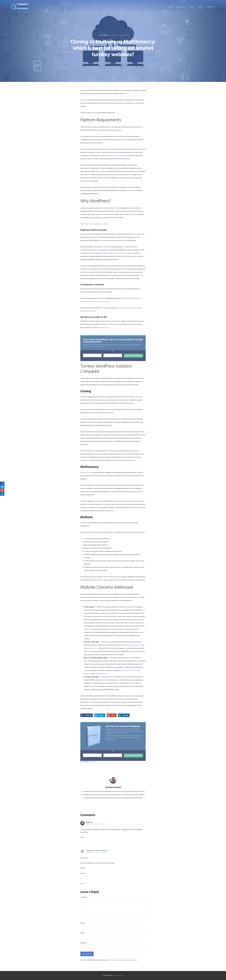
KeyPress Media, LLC (118, 975)
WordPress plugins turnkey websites (113, 253)
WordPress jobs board (87, 311)
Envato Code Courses (102, 301)
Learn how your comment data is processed (122, 960)
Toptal (134, 308)
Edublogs (128, 645)
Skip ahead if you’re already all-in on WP (94, 224)
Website (83, 943)
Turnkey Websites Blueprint (20, 6)
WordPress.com (103, 327)
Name (82, 923)
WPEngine (87, 629)
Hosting (112, 35)
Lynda (90, 301)
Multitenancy (85, 472)
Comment (84, 897)
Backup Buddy (124, 670)
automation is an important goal (115, 155)
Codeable (128, 308)
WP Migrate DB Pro (100, 673)
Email (82, 933)
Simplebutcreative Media (95, 850)
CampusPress (136, 645)
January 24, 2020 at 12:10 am (95, 824)
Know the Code (126, 298)
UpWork (121, 308)
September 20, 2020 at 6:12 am (96, 852)
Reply (82, 837)
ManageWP (84, 460)
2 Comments (122, 35)
